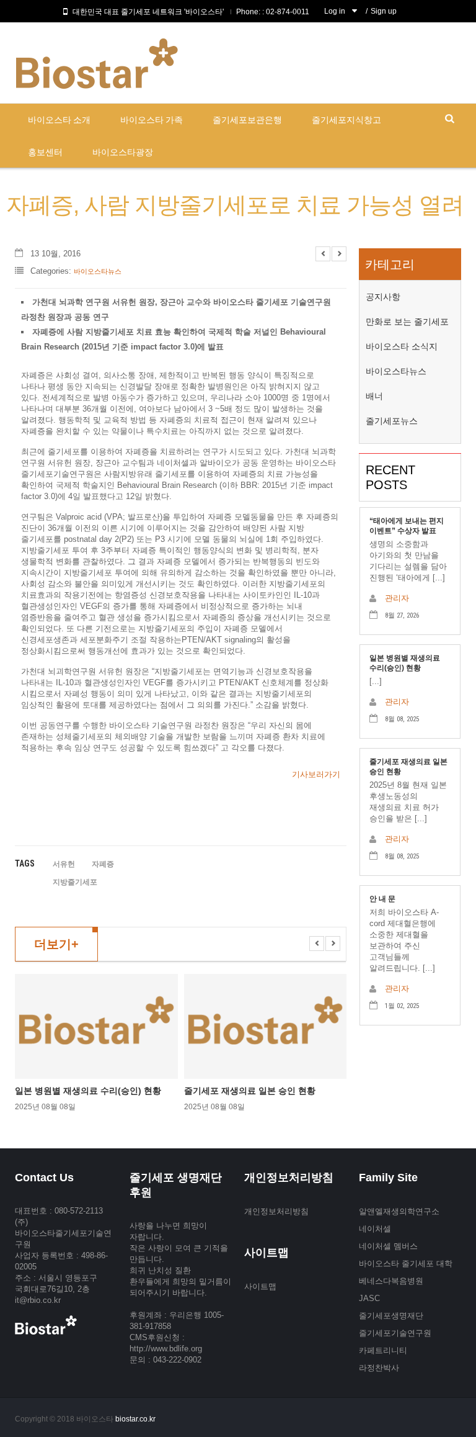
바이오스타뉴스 (97, 271)
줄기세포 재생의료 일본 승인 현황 (249, 1091)
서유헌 (64, 864)
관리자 (397, 598)
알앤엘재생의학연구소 (399, 1211)
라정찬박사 (379, 1367)
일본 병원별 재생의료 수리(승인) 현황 (88, 1091)
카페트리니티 (383, 1350)
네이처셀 (375, 1228)
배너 (374, 396)
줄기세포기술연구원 (395, 1333)
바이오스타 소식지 (402, 346)
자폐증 (103, 864)
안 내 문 (382, 898)
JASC (369, 1298)
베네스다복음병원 (391, 1281)
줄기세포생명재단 (391, 1315)
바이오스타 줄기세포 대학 (405, 1263)
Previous (322, 253)
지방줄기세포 (75, 882)
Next (339, 253)
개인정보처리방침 (276, 1211)
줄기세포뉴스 (392, 421)
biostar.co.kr (135, 1419)
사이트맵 (260, 1286)
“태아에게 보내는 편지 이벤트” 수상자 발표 (406, 525)
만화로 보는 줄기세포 (407, 322)
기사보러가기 (316, 774)
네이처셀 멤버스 (388, 1246)
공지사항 (383, 297)
